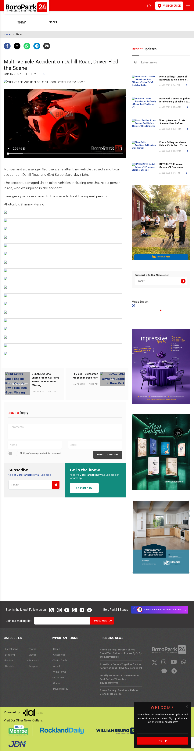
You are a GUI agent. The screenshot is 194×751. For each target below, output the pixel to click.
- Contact (57, 683)
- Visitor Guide (59, 660)
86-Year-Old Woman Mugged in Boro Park (85, 375)
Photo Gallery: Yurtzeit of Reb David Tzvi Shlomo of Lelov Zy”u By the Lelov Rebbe (121, 653)
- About (56, 666)
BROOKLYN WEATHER (59, 21)
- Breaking (9, 654)
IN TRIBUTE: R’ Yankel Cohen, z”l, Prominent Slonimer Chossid (171, 167)
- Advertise (58, 677)
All (135, 62)
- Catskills (9, 666)
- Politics (8, 660)
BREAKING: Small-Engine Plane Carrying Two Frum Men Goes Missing (45, 379)
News (19, 34)
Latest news (149, 62)
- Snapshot (33, 660)
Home (7, 34)
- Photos (31, 649)
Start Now (85, 487)
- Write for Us (59, 671)
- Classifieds (58, 654)
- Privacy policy (60, 688)
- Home (56, 649)
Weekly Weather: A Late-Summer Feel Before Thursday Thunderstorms (173, 123)
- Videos (31, 654)
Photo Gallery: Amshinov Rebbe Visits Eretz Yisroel (119, 692)
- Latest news (11, 649)
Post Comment (107, 454)
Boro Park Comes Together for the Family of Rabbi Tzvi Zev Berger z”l (174, 101)
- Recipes (32, 666)
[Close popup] (187, 706)
